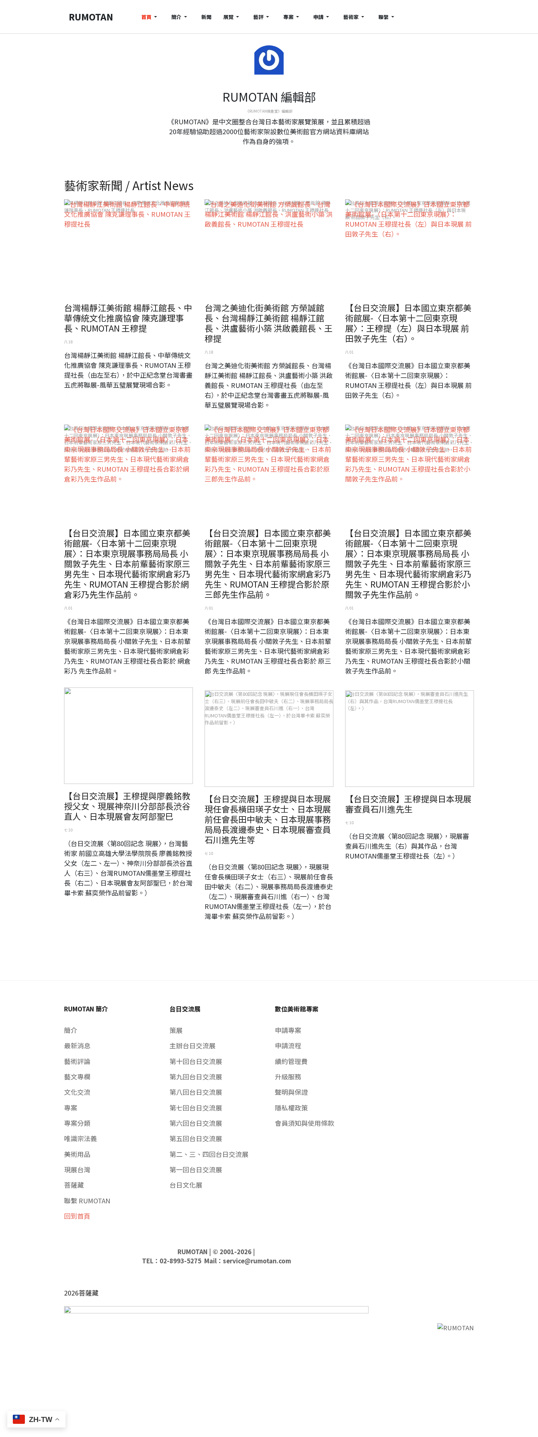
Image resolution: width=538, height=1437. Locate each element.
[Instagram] (274, 154)
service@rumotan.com (257, 1260)
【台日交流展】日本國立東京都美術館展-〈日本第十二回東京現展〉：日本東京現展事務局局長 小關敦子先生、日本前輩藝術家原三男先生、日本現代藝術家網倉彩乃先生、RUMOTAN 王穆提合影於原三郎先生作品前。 (268, 563)
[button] (150, 16)
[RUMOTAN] (455, 1327)
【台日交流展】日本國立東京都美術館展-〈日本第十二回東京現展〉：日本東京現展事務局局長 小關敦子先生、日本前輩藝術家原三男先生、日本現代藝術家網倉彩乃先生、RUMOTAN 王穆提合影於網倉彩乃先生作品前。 (127, 563)
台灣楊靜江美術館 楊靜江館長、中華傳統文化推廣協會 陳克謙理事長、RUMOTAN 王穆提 (128, 317)
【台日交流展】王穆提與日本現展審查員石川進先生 (408, 803)
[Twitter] (269, 154)
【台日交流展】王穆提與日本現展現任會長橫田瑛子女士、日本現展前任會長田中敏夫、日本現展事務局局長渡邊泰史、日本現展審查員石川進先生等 (268, 819)
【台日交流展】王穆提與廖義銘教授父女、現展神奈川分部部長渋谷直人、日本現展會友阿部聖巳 (127, 805)
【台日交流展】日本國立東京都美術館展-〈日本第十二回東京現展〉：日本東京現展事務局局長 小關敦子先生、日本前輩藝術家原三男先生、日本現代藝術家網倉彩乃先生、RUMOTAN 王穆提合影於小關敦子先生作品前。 (408, 563)
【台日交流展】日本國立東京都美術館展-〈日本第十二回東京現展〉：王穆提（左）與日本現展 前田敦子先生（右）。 (408, 322)
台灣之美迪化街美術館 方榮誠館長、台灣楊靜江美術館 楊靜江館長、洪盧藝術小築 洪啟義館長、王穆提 (269, 322)
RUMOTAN (193, 1251)
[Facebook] (263, 154)
